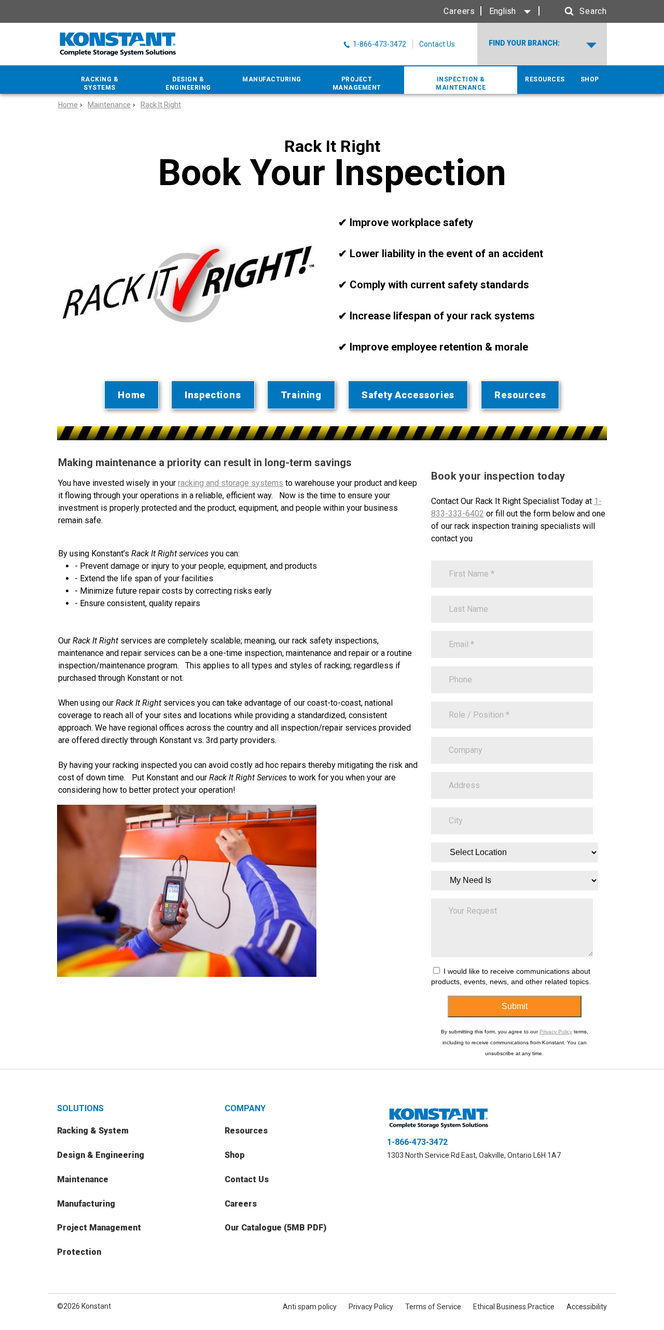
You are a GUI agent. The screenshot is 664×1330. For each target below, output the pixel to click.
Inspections (213, 394)
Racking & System (93, 1131)
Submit (515, 1006)
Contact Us (437, 44)
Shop (235, 1155)
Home (68, 105)
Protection (79, 1252)
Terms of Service (433, 1307)
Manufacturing (86, 1204)
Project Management (99, 1228)
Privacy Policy (556, 1031)
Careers (459, 11)
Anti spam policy (310, 1307)
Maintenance (109, 105)
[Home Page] (118, 44)
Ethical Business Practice (514, 1307)
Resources (520, 394)
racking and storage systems (230, 483)
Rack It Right (161, 105)
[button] (576, 11)
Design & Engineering (100, 1155)
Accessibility (586, 1307)
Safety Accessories (408, 394)
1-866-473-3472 (417, 1142)
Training (301, 394)
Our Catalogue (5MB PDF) (275, 1228)
